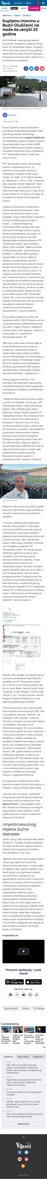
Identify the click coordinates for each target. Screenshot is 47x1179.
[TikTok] (36, 994)
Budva (26, 1008)
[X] (17, 994)
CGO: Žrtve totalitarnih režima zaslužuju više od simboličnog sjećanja (24, 1115)
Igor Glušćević (11, 1008)
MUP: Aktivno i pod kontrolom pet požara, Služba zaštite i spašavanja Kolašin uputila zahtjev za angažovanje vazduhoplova (24, 1069)
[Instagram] (30, 994)
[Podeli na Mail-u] (42, 68)
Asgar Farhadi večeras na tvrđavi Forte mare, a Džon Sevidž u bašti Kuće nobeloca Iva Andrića (23, 1082)
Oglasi (28, 3)
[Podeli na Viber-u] (36, 68)
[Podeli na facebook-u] (26, 68)
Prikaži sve (23, 1124)
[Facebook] (10, 994)
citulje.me (18, 3)
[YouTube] (23, 994)
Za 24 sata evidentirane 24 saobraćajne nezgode (24, 1093)
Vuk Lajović (12, 115)
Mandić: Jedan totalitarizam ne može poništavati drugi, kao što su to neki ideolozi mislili (23, 1104)
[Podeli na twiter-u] (31, 68)
